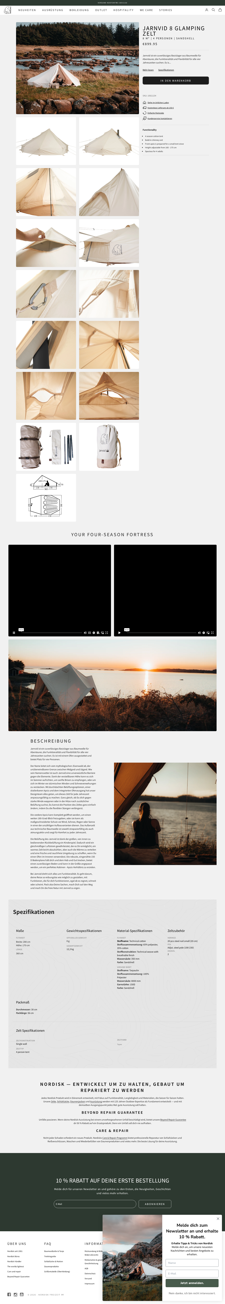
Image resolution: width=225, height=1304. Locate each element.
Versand (88, 1278)
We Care (146, 10)
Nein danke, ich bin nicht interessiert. (192, 1293)
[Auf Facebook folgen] (9, 1295)
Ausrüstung (52, 10)
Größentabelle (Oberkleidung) (57, 1271)
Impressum (89, 1283)
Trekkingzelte (50, 1256)
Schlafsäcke (63, 1101)
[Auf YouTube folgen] (22, 1295)
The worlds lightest (15, 1266)
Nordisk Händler (14, 1261)
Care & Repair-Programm (114, 1137)
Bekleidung (79, 10)
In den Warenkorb (175, 80)
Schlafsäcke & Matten (53, 1261)
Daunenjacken (77, 1101)
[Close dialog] (218, 1218)
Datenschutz (90, 1273)
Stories (165, 10)
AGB (86, 1268)
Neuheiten (27, 10)
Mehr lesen (148, 69)
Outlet (101, 10)
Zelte (53, 1101)
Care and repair (14, 1271)
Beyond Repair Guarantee (173, 1119)
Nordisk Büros (13, 1256)
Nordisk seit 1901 (14, 1251)
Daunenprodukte (51, 1266)
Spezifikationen (166, 69)
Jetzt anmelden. (192, 1283)
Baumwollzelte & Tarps (54, 1251)
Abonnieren (155, 1204)
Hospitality (123, 10)
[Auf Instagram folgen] (16, 1295)
